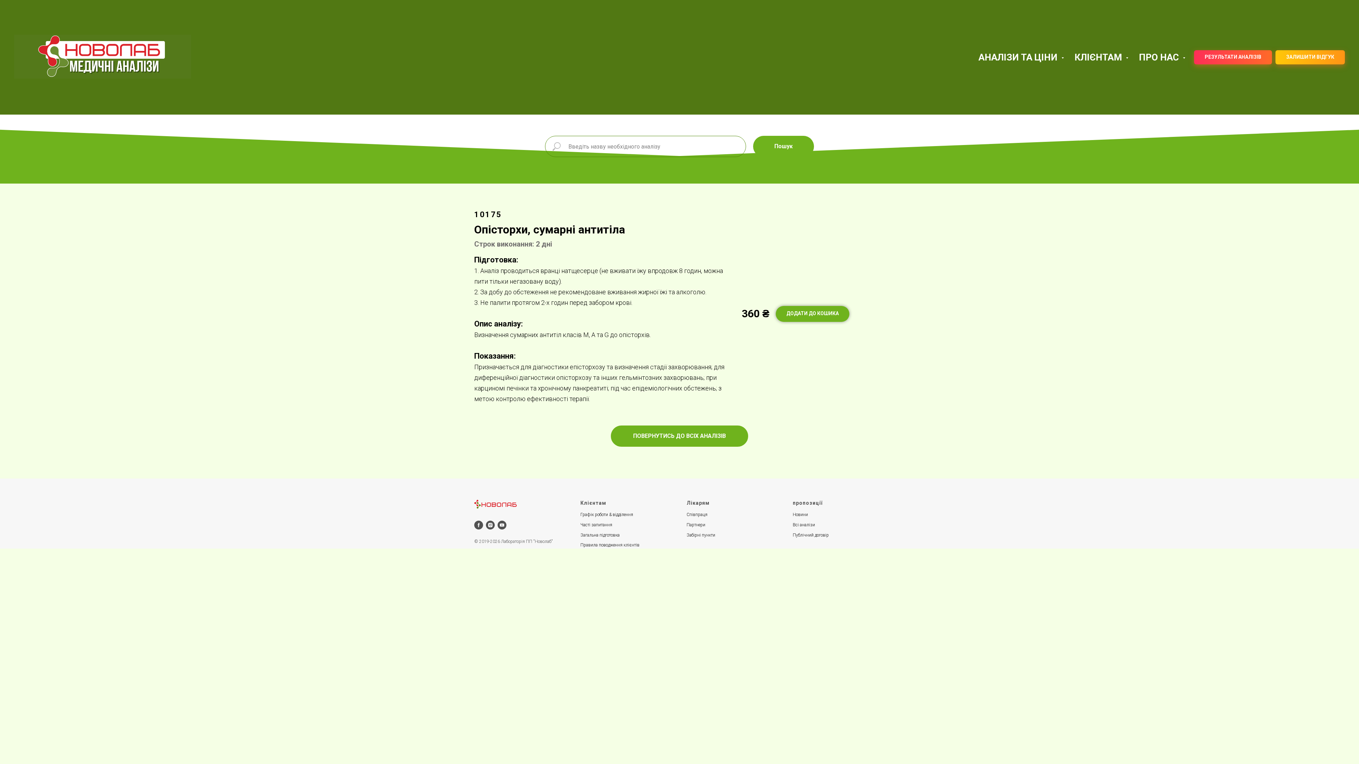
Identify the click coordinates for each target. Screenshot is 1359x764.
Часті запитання (596, 524)
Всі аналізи (804, 524)
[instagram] (490, 525)
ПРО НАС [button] (1160, 57)
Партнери (696, 524)
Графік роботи (594, 514)
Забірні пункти (701, 535)
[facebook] (478, 525)
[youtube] (502, 525)
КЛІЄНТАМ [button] (1099, 57)
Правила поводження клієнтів (610, 545)
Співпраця (697, 514)
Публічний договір (811, 535)
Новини (800, 514)
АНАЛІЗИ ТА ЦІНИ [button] (1019, 57)
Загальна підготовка (600, 535)
